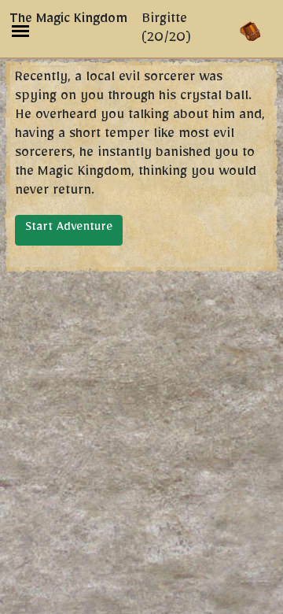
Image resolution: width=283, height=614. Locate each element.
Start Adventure (68, 229)
